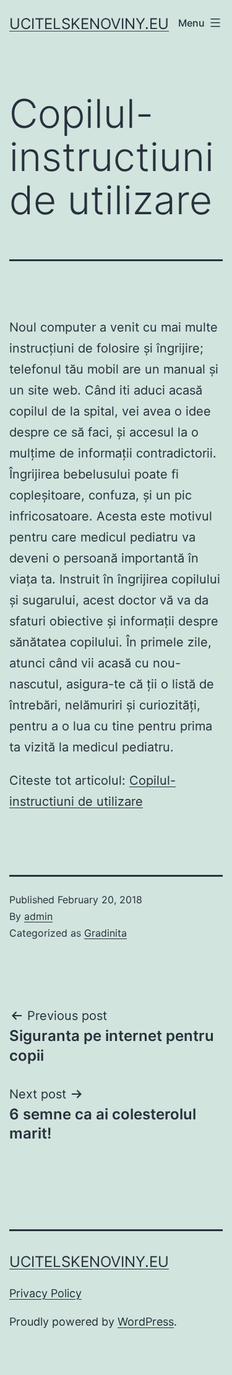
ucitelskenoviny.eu (89, 24)
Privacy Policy (45, 1293)
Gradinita (105, 933)
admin (38, 916)
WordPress (146, 1321)
